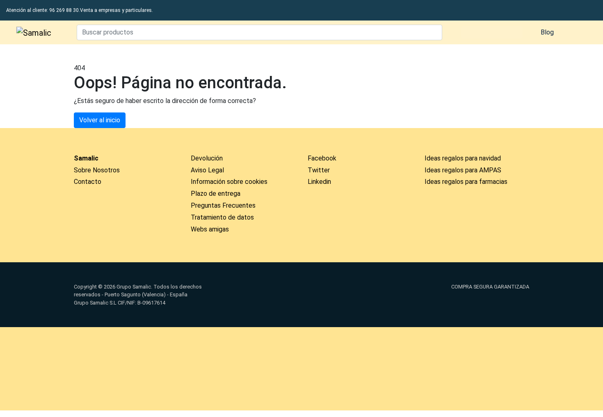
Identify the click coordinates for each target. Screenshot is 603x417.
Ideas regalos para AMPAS (463, 170)
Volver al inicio (99, 120)
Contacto (87, 182)
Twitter (319, 170)
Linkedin (319, 182)
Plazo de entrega (215, 193)
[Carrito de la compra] (576, 32)
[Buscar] (434, 32)
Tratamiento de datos (222, 217)
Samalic (86, 158)
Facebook (322, 158)
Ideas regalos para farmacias (466, 182)
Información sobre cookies (229, 182)
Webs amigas (210, 229)
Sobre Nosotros (97, 170)
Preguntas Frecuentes (223, 205)
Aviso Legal (207, 170)
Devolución (207, 158)
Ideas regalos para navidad (463, 158)
